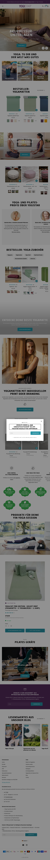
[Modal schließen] (41, 421)
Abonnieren (35, 433)
